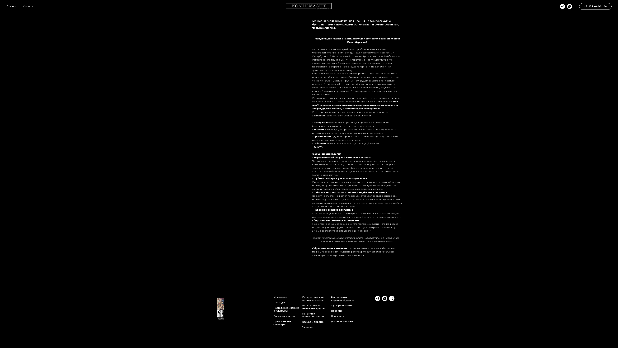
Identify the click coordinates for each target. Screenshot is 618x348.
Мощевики (280, 297)
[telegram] (562, 6)
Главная (11, 6)
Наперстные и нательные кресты (313, 307)
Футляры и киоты (341, 305)
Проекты (336, 310)
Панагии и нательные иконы (313, 315)
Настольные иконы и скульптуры (286, 309)
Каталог (28, 6)
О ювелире (338, 316)
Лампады (279, 302)
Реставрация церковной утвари (342, 299)
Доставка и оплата (342, 321)
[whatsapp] (569, 6)
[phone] (391, 300)
